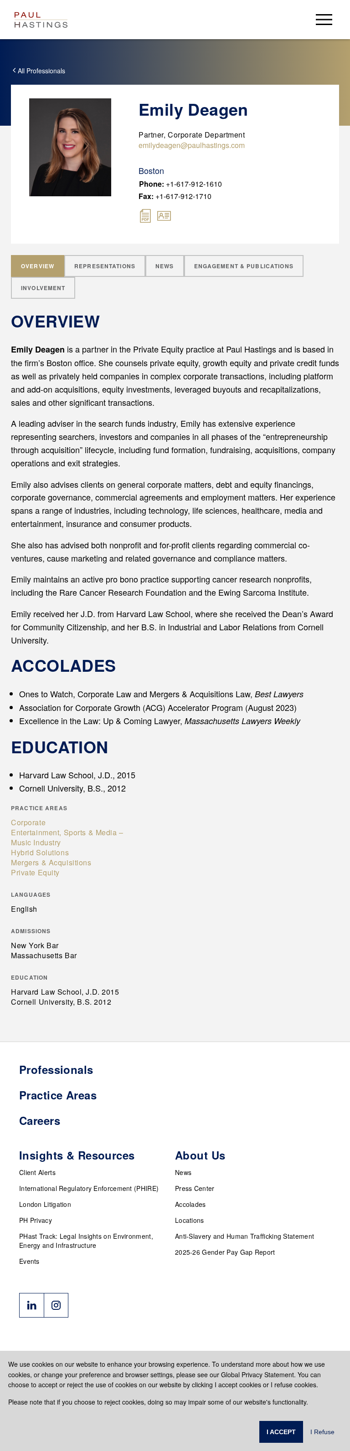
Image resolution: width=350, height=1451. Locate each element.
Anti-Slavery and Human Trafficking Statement (244, 1236)
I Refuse (322, 1432)
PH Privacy (35, 1220)
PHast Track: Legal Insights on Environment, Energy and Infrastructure (86, 1240)
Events (29, 1261)
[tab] (37, 266)
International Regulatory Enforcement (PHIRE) (89, 1188)
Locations (189, 1220)
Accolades (190, 1204)
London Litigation (45, 1204)
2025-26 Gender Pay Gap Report (225, 1252)
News (183, 1172)
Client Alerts (37, 1172)
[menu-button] (324, 19)
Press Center (195, 1188)
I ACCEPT (281, 1432)
